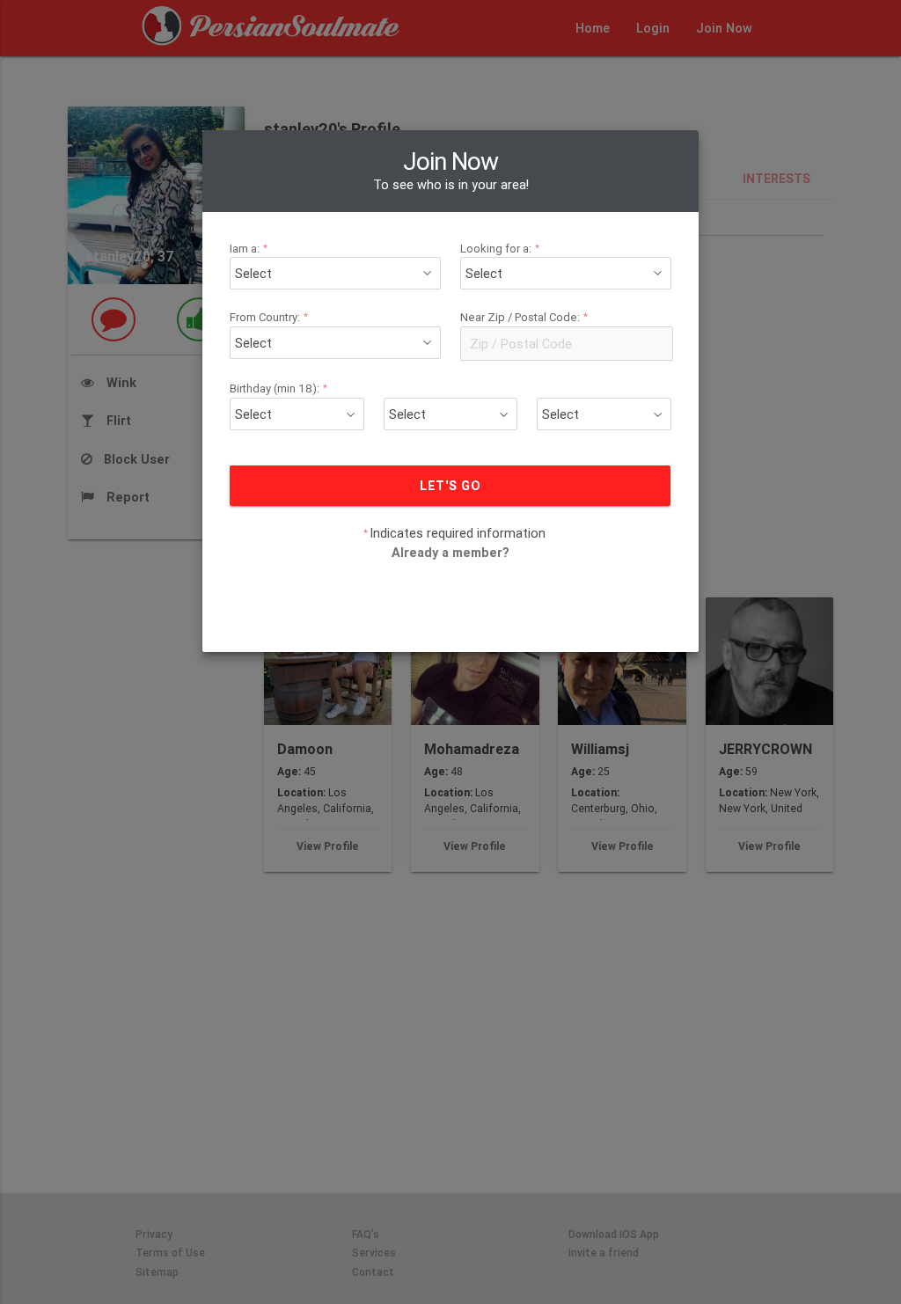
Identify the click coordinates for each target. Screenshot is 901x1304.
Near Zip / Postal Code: (524, 317)
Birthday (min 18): (279, 388)
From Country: (269, 317)
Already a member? (450, 552)
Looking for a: (500, 248)
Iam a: (249, 248)
